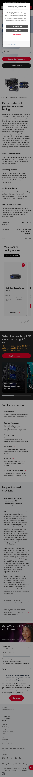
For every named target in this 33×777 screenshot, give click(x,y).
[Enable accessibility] (3, 773)
